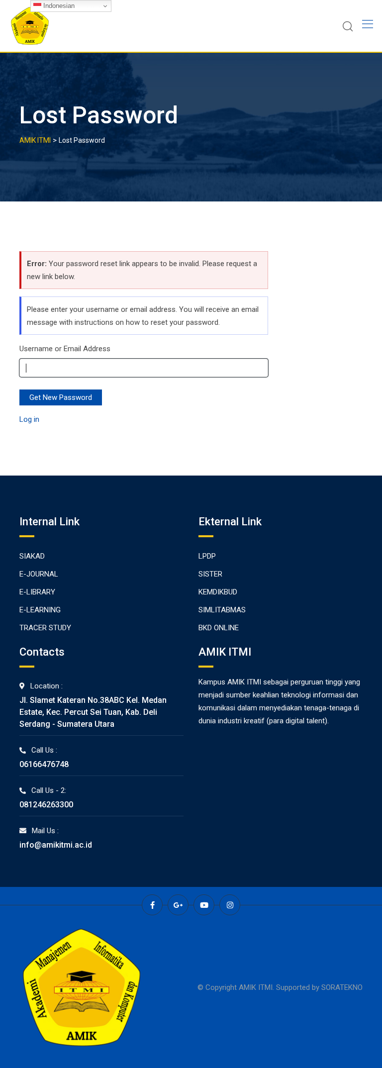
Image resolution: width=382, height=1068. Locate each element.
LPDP (207, 556)
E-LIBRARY (37, 591)
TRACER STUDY (45, 627)
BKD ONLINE (218, 627)
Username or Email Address (64, 348)
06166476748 (44, 764)
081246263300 (46, 804)
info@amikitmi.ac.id (55, 845)
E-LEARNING (40, 609)
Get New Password (60, 397)
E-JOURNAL (38, 574)
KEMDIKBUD (217, 591)
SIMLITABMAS (222, 609)
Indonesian (58, 5)
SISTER (210, 574)
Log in (29, 419)
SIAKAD (32, 556)
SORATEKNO (342, 987)
